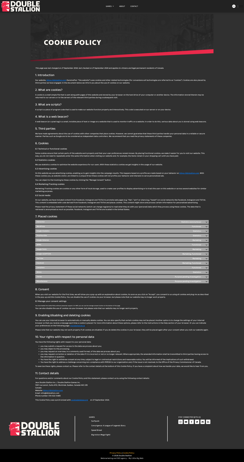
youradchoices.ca (77, 326)
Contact (134, 6)
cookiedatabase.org (79, 400)
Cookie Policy (128, 453)
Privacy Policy (116, 453)
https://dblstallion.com (56, 80)
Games (109, 6)
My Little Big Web (136, 458)
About (122, 6)
